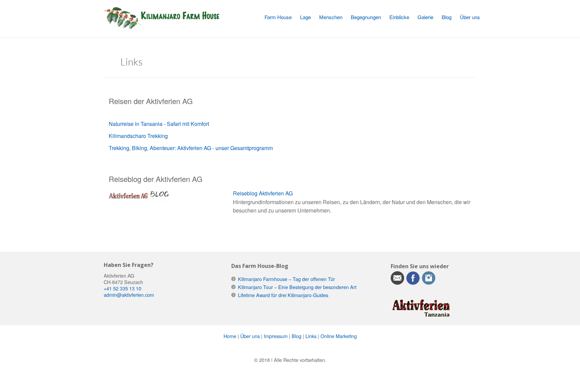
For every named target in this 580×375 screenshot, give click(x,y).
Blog (446, 16)
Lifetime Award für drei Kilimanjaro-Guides (283, 294)
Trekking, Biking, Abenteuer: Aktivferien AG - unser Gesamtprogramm (191, 148)
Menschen (330, 16)
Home (230, 335)
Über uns (470, 16)
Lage (305, 16)
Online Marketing (339, 335)
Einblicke (399, 16)
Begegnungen (366, 16)
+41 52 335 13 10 (122, 288)
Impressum (276, 335)
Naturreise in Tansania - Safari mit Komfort (159, 124)
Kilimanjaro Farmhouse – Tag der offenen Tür (286, 278)
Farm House (278, 16)
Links (311, 335)
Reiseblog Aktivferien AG (263, 193)
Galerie (425, 16)
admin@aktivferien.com (129, 294)
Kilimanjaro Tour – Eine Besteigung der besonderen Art (297, 286)
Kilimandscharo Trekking (138, 136)
